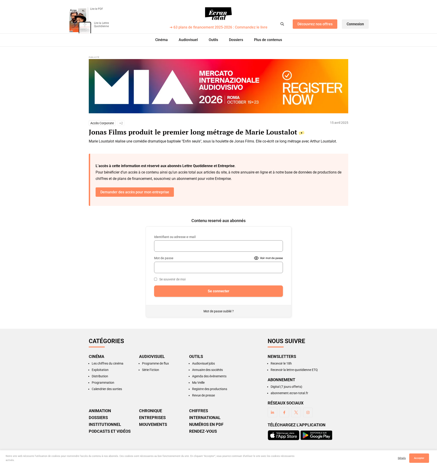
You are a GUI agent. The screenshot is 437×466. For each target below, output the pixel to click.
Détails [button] (402, 458)
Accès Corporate (102, 123)
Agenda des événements (209, 376)
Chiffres (198, 411)
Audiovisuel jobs (203, 363)
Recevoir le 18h (281, 363)
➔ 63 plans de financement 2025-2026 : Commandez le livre (218, 27)
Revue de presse (203, 395)
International (205, 417)
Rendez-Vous (203, 431)
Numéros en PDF (206, 424)
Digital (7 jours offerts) (286, 386)
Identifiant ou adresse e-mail (175, 237)
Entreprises (152, 417)
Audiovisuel (188, 40)
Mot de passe (163, 258)
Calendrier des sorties (107, 389)
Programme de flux (155, 363)
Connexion (355, 24)
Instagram (308, 412)
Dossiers (236, 40)
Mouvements (153, 424)
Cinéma (161, 40)
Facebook (284, 412)
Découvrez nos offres (315, 24)
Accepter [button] (419, 458)
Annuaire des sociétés (207, 370)
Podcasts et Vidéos (110, 431)
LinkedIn (272, 412)
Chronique (150, 411)
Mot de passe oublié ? (218, 311)
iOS (284, 435)
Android (316, 435)
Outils (213, 40)
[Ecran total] (218, 13)
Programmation (103, 382)
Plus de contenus (268, 40)
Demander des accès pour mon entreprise (134, 192)
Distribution (100, 376)
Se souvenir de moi (172, 279)
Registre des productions (209, 389)
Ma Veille (198, 382)
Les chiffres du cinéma (107, 363)
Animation (100, 411)
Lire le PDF (96, 8)
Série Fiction (150, 370)
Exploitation (100, 370)
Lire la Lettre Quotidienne (101, 24)
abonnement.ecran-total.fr (289, 393)
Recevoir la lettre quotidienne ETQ (294, 370)
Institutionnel (105, 424)
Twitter (296, 412)
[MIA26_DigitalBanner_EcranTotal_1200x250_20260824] (218, 86)
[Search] (282, 24)
